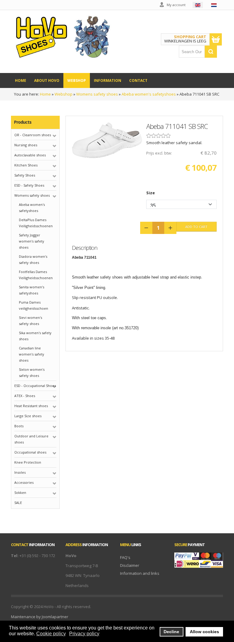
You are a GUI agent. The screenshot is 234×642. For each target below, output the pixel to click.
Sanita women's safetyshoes (31, 290)
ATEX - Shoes (24, 395)
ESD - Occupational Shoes (35, 385)
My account (176, 4)
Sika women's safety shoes (35, 335)
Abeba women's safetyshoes (149, 94)
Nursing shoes (25, 145)
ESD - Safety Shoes (29, 185)
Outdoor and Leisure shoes (31, 439)
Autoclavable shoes (30, 155)
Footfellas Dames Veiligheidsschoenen (36, 274)
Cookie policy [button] (51, 633)
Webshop (64, 94)
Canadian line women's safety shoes (31, 354)
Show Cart (216, 39)
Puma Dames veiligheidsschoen (33, 305)
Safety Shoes (24, 175)
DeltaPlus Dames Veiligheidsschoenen (36, 222)
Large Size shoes (27, 416)
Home (45, 94)
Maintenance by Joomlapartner (39, 616)
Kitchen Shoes (25, 165)
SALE (18, 502)
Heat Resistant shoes (31, 405)
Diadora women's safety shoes (33, 259)
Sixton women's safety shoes (31, 372)
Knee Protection (27, 462)
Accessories (24, 482)
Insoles (20, 472)
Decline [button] (171, 631)
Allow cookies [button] (204, 631)
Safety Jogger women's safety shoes (31, 241)
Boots (18, 426)
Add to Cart (196, 226)
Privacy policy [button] (84, 633)
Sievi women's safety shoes (30, 320)
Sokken (20, 492)
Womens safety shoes (97, 94)
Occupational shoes (30, 452)
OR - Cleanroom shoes (32, 135)
